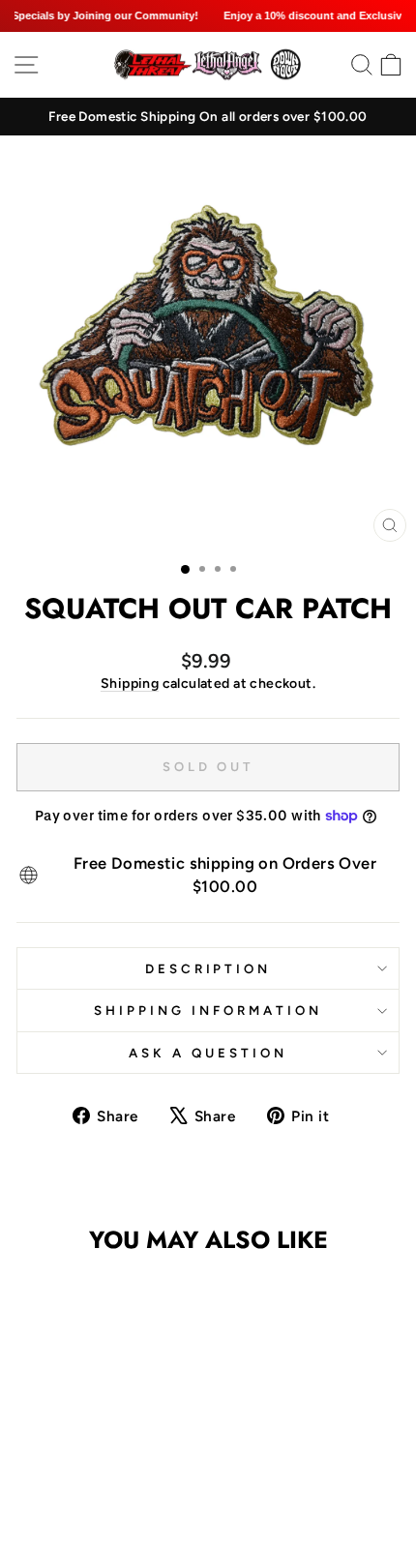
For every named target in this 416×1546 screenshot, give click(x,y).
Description (208, 968)
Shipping (130, 683)
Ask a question (208, 1052)
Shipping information (208, 1010)
